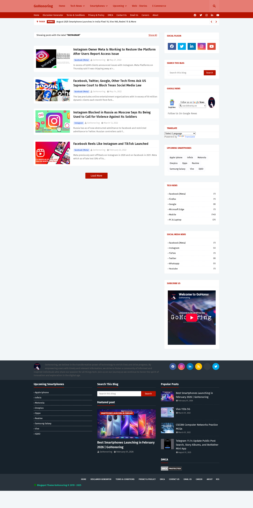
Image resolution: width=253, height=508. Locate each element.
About (155, 15)
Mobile (192, 214)
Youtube (192, 268)
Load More (96, 175)
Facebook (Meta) (82, 60)
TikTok (192, 253)
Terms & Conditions (76, 15)
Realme (195, 163)
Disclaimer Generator (53, 15)
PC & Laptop (192, 219)
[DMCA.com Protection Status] (171, 469)
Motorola (202, 157)
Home (36, 15)
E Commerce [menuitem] (159, 5)
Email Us (134, 15)
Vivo (192, 169)
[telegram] (207, 366)
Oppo (184, 163)
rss (217, 479)
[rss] (198, 366)
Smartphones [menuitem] (97, 5)
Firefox (192, 199)
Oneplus (174, 163)
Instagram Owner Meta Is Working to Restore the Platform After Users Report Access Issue (114, 52)
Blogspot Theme (45, 485)
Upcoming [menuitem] (118, 5)
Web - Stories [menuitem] (139, 5)
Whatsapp (192, 263)
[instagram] (206, 15)
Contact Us (122, 15)
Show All (153, 35)
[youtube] (217, 15)
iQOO (201, 169)
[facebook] (195, 15)
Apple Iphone (176, 157)
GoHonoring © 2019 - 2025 (67, 485)
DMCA (110, 15)
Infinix (190, 157)
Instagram (79, 123)
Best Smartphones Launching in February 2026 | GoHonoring (126, 445)
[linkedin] (212, 15)
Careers (145, 15)
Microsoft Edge (192, 209)
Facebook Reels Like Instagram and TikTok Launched (110, 144)
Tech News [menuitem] (76, 5)
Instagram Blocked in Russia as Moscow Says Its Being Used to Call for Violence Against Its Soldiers (112, 114)
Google (192, 204)
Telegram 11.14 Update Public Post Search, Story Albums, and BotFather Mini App (99, 22)
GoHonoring (43, 6)
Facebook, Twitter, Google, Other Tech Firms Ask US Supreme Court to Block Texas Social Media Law (109, 83)
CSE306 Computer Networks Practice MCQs (197, 426)
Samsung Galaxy (177, 169)
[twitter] (201, 15)
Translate (190, 136)
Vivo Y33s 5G (183, 409)
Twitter (192, 258)
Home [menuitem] (62, 5)
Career (199, 479)
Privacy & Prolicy (96, 15)
